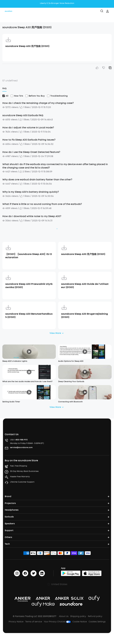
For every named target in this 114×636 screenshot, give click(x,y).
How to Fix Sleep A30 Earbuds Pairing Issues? (28, 139)
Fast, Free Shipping (18, 466)
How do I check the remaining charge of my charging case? (38, 103)
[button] (5, 18)
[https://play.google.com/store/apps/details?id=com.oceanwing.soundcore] (70, 573)
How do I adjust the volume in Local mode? (28, 127)
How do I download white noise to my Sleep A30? (31, 216)
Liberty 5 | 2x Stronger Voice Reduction (57, 2)
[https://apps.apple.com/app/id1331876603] (91, 573)
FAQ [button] (4, 88)
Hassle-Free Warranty (20, 476)
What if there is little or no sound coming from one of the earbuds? (42, 204)
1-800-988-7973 (21, 440)
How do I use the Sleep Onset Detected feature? (31, 152)
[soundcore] (8, 11)
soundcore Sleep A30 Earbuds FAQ (22, 115)
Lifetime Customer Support (22, 482)
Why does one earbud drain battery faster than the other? (37, 179)
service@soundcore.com (21, 447)
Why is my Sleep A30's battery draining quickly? (30, 191)
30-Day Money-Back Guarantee (24, 471)
